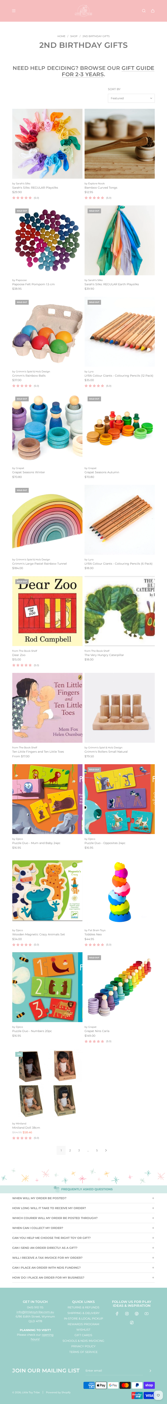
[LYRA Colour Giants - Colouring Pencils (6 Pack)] (120, 520)
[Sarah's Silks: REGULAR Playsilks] (47, 144)
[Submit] (150, 1370)
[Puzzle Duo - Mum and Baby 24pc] (47, 799)
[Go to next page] (105, 1150)
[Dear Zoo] (47, 611)
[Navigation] (13, 10)
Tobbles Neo (93, 934)
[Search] (143, 10)
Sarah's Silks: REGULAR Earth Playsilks (112, 284)
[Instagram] (126, 1313)
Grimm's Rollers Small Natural (106, 751)
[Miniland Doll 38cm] (47, 1084)
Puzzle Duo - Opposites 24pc (105, 843)
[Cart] (152, 10)
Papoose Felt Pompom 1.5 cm (33, 284)
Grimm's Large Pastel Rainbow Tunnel (39, 563)
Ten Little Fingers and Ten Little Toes (38, 751)
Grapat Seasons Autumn (102, 472)
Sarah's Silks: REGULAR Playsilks (35, 187)
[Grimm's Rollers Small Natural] (120, 708)
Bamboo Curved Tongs (101, 187)
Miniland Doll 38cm (26, 1127)
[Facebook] (117, 1313)
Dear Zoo (18, 655)
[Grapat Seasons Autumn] (120, 428)
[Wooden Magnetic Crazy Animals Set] (47, 890)
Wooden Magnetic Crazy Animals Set (38, 934)
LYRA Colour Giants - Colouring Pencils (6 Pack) (119, 563)
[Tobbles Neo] (120, 890)
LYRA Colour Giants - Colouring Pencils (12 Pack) (119, 375)
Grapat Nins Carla (97, 1031)
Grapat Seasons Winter (28, 472)
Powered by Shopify (58, 1392)
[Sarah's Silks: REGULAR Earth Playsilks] (120, 240)
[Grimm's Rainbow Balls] (47, 332)
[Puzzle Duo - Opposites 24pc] (120, 799)
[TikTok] (131, 1322)
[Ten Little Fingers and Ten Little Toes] (47, 708)
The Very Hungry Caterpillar (104, 655)
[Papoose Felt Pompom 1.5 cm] (47, 240)
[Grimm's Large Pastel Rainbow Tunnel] (47, 520)
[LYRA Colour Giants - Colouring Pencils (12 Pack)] (120, 332)
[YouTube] (146, 1313)
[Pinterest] (136, 1313)
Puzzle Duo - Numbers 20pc (32, 1031)
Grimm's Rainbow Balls (29, 375)
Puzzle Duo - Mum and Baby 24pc (36, 843)
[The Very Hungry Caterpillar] (120, 611)
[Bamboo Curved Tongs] (120, 144)
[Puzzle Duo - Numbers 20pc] (47, 987)
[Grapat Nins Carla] (120, 987)
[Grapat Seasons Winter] (47, 428)
